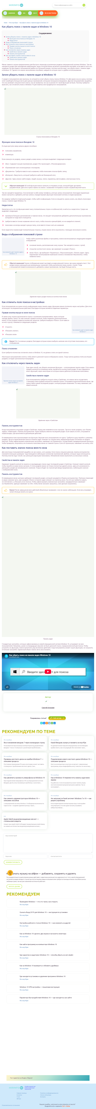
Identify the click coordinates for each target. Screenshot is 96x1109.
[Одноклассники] (47, 723)
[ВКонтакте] (44, 723)
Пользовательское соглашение (11, 1105)
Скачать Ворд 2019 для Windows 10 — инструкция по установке (44, 912)
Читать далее (14, 886)
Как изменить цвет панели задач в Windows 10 (13, 253)
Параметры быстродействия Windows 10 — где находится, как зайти (46, 997)
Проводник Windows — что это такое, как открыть (39, 902)
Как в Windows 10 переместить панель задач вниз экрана (70, 779)
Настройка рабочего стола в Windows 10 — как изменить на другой (45, 923)
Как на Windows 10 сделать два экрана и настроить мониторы (43, 934)
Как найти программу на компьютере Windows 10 (38, 944)
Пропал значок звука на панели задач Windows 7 (13, 381)
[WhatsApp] (52, 723)
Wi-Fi (35, 13)
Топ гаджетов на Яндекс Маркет (21, 1078)
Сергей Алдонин (48, 708)
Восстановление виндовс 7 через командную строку (24, 743)
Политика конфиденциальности (49, 1093)
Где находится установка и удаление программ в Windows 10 (42, 976)
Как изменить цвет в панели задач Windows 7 (83, 330)
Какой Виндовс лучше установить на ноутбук (68, 743)
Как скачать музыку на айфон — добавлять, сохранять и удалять (41, 873)
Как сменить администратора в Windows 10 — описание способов (22, 799)
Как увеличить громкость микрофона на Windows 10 (24, 778)
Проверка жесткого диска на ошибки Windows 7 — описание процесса (23, 760)
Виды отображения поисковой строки (19, 42)
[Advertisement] (20, 1034)
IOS (24, 13)
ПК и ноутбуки (50, 13)
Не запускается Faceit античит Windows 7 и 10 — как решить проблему (71, 799)
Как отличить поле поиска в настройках (20, 44)
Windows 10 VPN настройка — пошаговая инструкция (40, 987)
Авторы (19, 1098)
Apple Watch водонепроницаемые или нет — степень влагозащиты (21, 820)
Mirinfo (15, 5)
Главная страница (22, 1093)
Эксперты (43, 1096)
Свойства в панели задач (18, 52)
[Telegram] (49, 723)
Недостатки (13, 40)
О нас (18, 1096)
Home (5, 22)
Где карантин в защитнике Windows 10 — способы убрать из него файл (46, 955)
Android (11, 13)
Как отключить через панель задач (18, 50)
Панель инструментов (17, 54)
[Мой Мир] (54, 723)
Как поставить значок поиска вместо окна (20, 55)
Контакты (19, 1095)
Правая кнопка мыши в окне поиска (22, 46)
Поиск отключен (15, 48)
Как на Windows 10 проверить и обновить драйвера (39, 966)
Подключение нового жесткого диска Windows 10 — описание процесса (71, 760)
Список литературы (45, 1095)
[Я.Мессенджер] (41, 723)
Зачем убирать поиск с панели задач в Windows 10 (23, 37)
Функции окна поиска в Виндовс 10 (22, 38)
